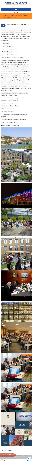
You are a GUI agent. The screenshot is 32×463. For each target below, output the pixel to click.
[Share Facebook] (9, 450)
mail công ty (13, 458)
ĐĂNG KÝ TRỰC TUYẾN (8, 455)
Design (27, 456)
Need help (2, 460)
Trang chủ (12, 15)
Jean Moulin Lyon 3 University (18, 24)
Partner (25, 15)
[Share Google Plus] (11, 450)
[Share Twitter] (10, 450)
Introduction (19, 15)
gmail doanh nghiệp (6, 458)
